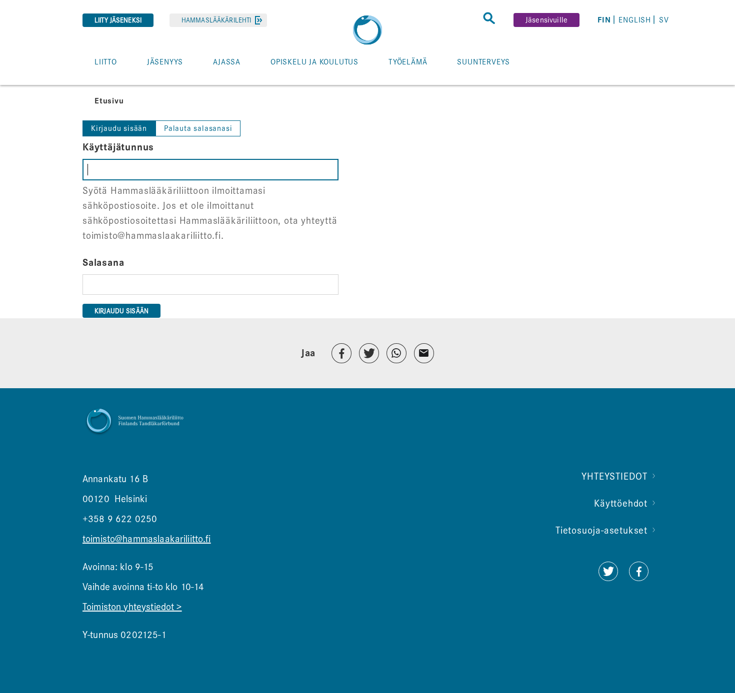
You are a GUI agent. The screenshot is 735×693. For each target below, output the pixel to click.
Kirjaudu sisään (119, 128)
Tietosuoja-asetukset (602, 530)
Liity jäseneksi (118, 20)
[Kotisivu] (368, 30)
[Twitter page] (608, 578)
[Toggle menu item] (87, 84)
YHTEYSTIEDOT (615, 476)
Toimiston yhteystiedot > (132, 607)
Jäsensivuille (547, 19)
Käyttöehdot (621, 503)
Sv (664, 19)
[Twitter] (369, 353)
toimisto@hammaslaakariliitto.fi (146, 539)
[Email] (424, 353)
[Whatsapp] (396, 353)
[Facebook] (342, 353)
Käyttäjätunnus (118, 147)
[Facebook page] (638, 578)
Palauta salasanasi (198, 128)
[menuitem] (606, 20)
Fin (604, 19)
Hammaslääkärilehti (216, 20)
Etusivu (109, 100)
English (634, 19)
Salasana (103, 263)
